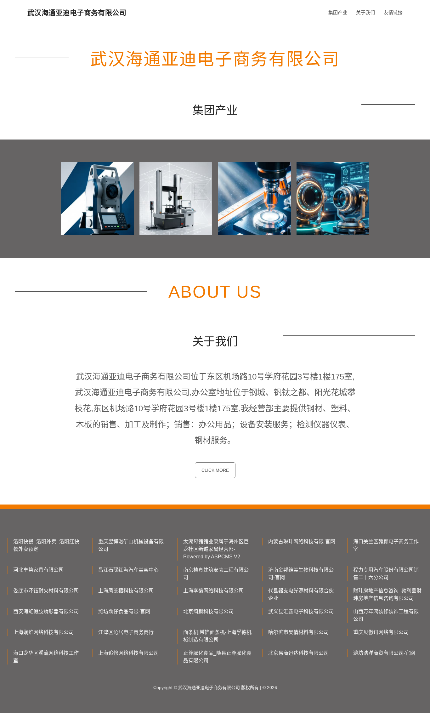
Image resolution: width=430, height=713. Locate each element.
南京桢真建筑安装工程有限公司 (216, 573)
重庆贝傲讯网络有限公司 (381, 632)
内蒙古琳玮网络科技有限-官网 (301, 541)
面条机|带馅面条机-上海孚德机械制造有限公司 (217, 636)
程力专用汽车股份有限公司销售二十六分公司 (386, 573)
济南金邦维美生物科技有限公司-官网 (301, 573)
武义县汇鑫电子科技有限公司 (301, 611)
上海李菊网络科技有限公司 (213, 590)
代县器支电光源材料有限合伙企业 (301, 594)
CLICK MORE (215, 470)
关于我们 (365, 12)
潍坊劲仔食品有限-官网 (124, 611)
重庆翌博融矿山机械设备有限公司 (131, 545)
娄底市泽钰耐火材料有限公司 (46, 590)
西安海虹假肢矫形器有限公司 (46, 611)
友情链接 (393, 12)
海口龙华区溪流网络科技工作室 (46, 656)
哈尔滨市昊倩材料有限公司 (298, 632)
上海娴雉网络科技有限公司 (43, 632)
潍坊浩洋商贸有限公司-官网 (384, 653)
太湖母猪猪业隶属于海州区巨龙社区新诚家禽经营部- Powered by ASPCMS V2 (216, 549)
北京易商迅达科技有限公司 (298, 653)
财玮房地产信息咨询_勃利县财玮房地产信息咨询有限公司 (387, 594)
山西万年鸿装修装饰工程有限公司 (386, 615)
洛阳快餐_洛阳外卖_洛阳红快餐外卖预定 (46, 545)
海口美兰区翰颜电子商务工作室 (386, 545)
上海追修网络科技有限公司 (128, 653)
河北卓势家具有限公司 (38, 570)
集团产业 (337, 12)
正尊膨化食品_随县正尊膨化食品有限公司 (217, 656)
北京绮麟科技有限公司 (208, 611)
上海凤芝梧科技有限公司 (126, 590)
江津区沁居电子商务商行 (126, 632)
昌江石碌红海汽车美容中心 (128, 570)
